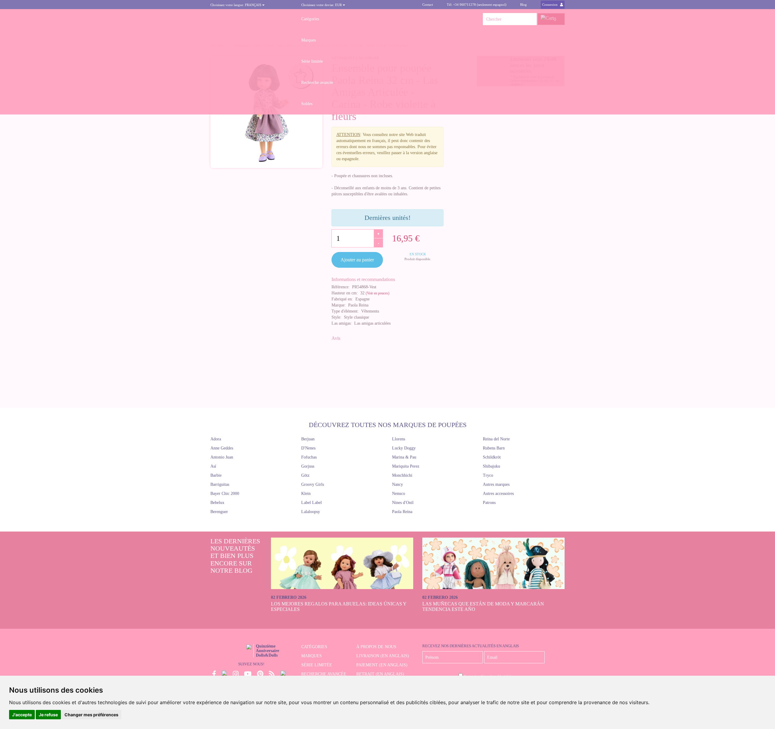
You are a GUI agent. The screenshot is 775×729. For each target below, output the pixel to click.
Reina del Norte (496, 439)
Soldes (306, 103)
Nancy (397, 484)
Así (213, 466)
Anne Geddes (221, 448)
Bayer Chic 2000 (224, 493)
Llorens (398, 439)
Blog (523, 4)
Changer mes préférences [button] (91, 714)
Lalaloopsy (310, 511)
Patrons (489, 502)
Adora (215, 439)
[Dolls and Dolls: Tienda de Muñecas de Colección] (251, 19)
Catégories (310, 19)
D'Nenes (308, 448)
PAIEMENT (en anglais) (381, 665)
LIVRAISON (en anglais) (382, 656)
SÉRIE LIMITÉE (316, 665)
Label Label (311, 502)
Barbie (216, 475)
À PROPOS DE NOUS (376, 647)
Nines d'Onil (403, 502)
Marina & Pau (404, 457)
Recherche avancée (317, 82)
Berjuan (308, 439)
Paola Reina (402, 511)
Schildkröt (492, 457)
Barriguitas (219, 484)
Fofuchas (309, 457)
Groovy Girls (312, 484)
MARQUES (311, 656)
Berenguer (219, 511)
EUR (322, 5)
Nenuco (398, 493)
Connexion (550, 4)
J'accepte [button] (22, 714)
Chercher (531, 19)
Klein (306, 493)
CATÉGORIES (314, 647)
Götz (305, 475)
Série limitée (312, 61)
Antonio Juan (221, 457)
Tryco (488, 475)
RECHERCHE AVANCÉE (323, 674)
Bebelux (217, 502)
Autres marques (496, 484)
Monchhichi (402, 475)
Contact (427, 4)
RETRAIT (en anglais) (380, 674)
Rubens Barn (494, 448)
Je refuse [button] (48, 714)
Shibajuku (491, 466)
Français (236, 5)
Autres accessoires (498, 493)
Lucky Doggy (404, 448)
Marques (308, 40)
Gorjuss (307, 466)
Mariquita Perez (405, 466)
